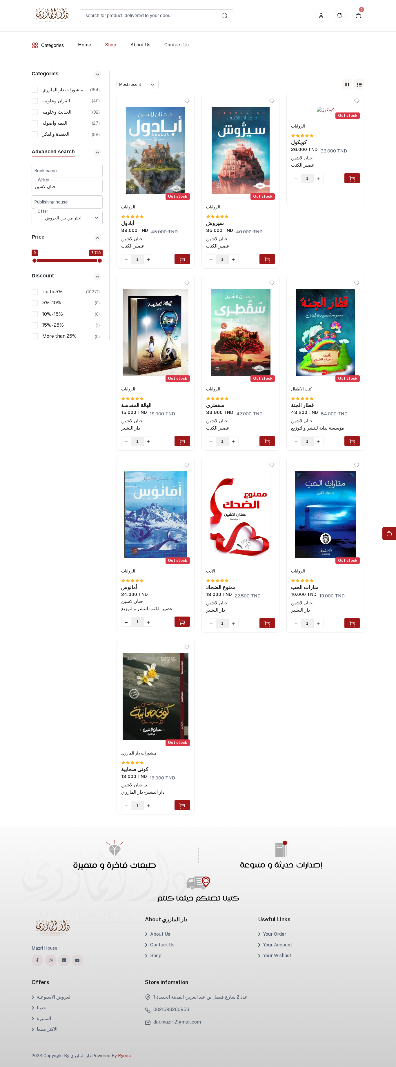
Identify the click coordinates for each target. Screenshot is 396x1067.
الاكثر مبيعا (47, 1029)
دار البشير (130, 428)
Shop (110, 45)
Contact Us (176, 45)
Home (84, 45)
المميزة (44, 1018)
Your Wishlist (277, 955)
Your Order (274, 934)
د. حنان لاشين (134, 785)
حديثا (41, 1007)
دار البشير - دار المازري (142, 792)
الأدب (210, 571)
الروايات (128, 207)
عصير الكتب (133, 246)
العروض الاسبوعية (54, 997)
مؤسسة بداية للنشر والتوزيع (317, 428)
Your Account (277, 945)
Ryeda (124, 1055)
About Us (140, 45)
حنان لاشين (132, 238)
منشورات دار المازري (139, 753)
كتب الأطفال (301, 389)
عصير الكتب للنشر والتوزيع (147, 608)
